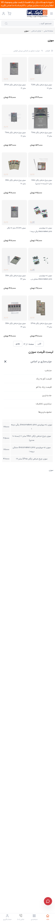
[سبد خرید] (9, 13)
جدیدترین (46, 395)
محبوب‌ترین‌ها (44, 412)
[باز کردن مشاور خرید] (48, 901)
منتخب (48, 370)
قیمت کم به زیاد (43, 378)
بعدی (18, 343)
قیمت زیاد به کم (43, 387)
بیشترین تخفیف (43, 403)
